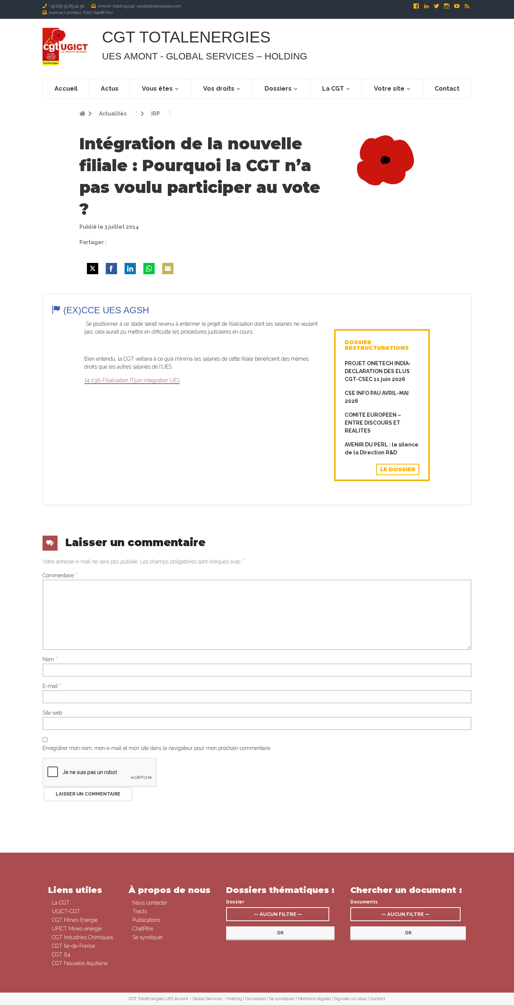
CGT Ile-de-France (73, 946)
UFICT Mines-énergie (77, 929)
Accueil (66, 88)
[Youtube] (457, 6)
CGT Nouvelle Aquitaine (80, 963)
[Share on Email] (167, 268)
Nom (50, 659)
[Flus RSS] (467, 6)
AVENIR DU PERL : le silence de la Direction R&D (381, 448)
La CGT (333, 88)
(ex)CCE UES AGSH (105, 310)
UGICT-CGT (66, 911)
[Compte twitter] (437, 6)
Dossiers (278, 88)
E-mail (52, 686)
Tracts (139, 911)
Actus (110, 88)
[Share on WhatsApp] (149, 268)
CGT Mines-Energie (74, 920)
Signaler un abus (350, 998)
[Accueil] (66, 46)
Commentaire (60, 575)
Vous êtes (157, 88)
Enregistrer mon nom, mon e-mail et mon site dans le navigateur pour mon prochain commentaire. (157, 748)
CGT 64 (61, 955)
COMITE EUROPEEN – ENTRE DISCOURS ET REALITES (373, 423)
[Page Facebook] (416, 6)
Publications (146, 920)
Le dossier (397, 469)
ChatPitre (142, 929)
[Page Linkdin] (426, 6)
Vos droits (218, 88)
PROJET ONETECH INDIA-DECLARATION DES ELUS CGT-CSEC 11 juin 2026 (378, 371)
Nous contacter (149, 903)
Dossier (235, 902)
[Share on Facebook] (111, 268)
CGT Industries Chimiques (82, 937)
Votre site (389, 88)
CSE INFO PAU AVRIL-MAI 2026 (377, 397)
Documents (364, 902)
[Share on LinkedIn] (130, 268)
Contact (447, 88)
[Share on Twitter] (92, 268)
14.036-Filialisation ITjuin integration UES (132, 380)
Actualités (112, 114)
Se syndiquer (147, 937)
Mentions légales (314, 998)
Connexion (255, 998)
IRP (155, 114)
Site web (52, 713)
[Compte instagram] (447, 6)
